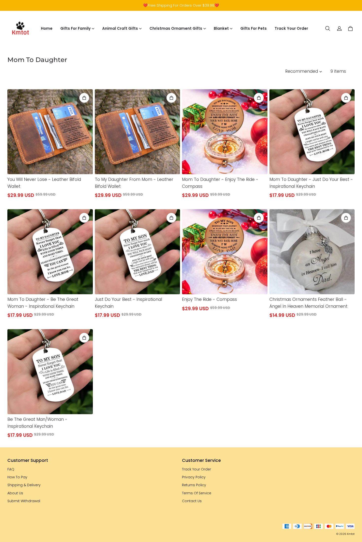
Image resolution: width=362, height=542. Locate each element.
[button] (327, 28)
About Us (15, 493)
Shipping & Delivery (24, 485)
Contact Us (192, 500)
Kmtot (351, 534)
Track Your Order (291, 28)
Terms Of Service (196, 493)
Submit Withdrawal (23, 500)
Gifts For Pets (253, 28)
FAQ (10, 469)
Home (46, 28)
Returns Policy (194, 485)
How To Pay (17, 477)
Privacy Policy (194, 477)
